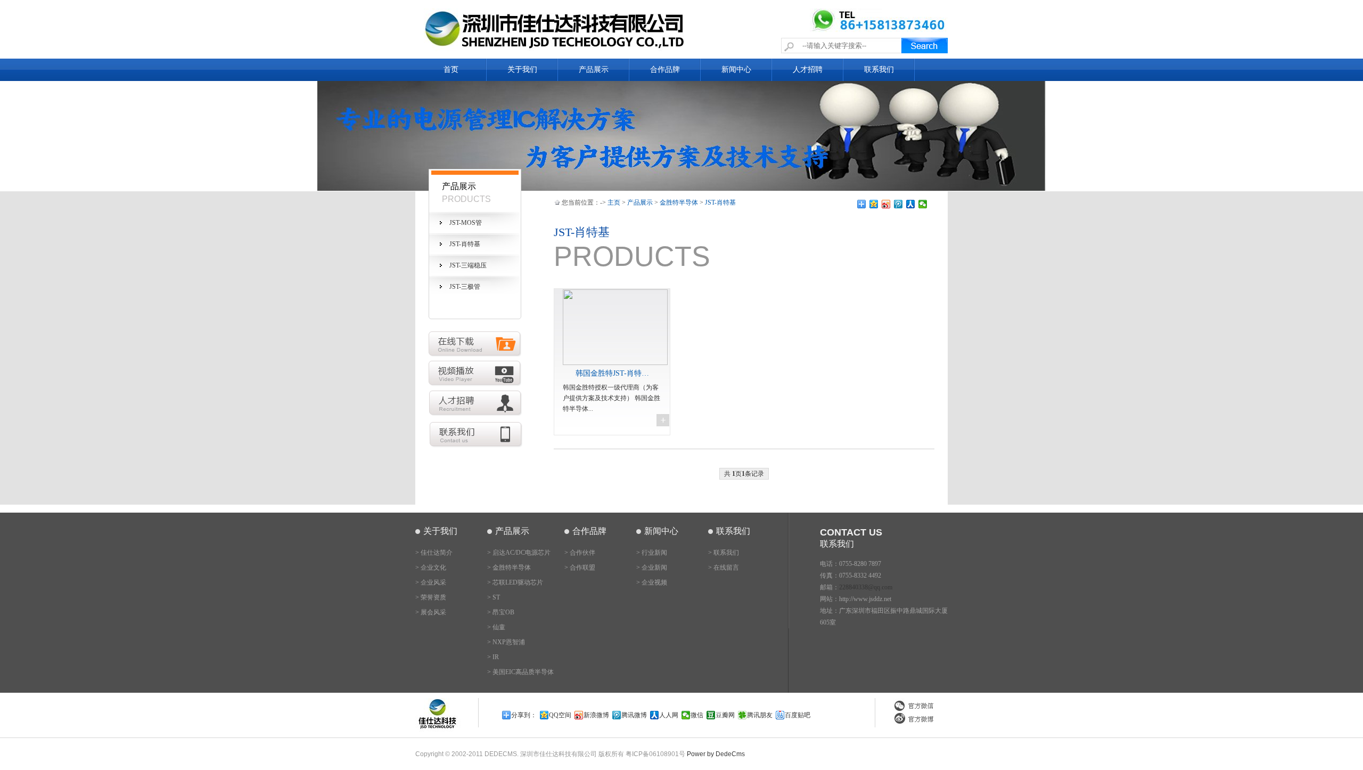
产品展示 (594, 70)
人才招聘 (808, 70)
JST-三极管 (464, 286)
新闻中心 (736, 70)
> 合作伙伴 (579, 552)
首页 (451, 70)
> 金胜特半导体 (509, 567)
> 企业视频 (651, 582)
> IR (493, 657)
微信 (697, 715)
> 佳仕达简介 (434, 552)
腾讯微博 (634, 715)
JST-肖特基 (464, 244)
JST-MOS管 (465, 222)
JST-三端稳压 (468, 265)
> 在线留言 (723, 567)
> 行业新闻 (651, 552)
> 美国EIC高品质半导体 (520, 672)
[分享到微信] (922, 204)
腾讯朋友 (760, 715)
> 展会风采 (430, 612)
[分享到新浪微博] (886, 204)
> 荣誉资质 (430, 597)
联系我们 (879, 70)
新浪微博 (596, 715)
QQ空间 (560, 715)
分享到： (524, 715)
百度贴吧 (797, 715)
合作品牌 (665, 70)
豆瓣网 (725, 715)
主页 (613, 202)
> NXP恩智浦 (506, 642)
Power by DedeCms (716, 754)
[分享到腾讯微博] (898, 204)
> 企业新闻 (651, 567)
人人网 (668, 715)
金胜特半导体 (679, 202)
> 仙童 (496, 627)
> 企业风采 (430, 582)
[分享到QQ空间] (873, 204)
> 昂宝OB (500, 612)
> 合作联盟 (579, 567)
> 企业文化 (430, 567)
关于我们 (522, 70)
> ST (493, 597)
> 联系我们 (723, 552)
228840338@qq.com (865, 587)
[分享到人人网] (910, 204)
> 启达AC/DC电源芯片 (519, 552)
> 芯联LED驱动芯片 (515, 582)
